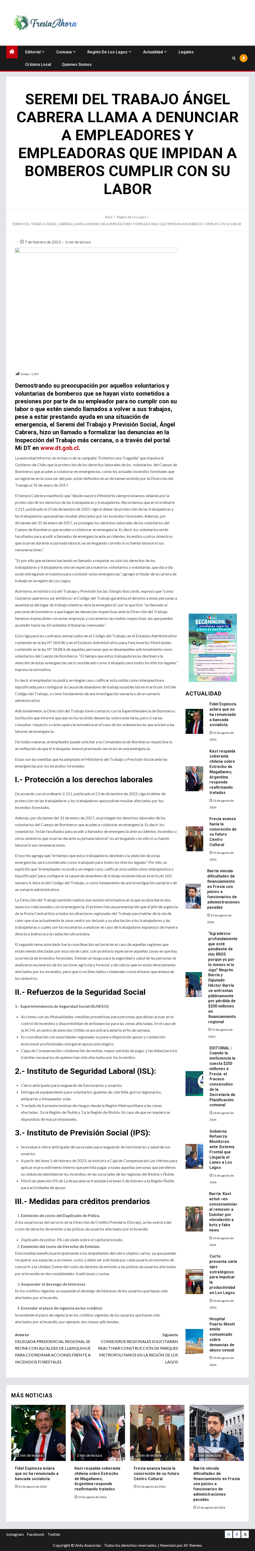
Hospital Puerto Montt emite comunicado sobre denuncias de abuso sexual (222, 1334)
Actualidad (153, 52)
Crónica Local (38, 64)
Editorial (33, 52)
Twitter (54, 1534)
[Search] (234, 58)
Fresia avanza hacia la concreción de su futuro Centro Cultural (223, 831)
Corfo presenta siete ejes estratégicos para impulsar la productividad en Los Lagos (223, 1274)
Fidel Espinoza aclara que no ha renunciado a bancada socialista (222, 714)
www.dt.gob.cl (59, 447)
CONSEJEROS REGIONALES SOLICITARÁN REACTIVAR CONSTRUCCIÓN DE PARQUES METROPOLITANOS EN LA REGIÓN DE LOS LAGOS (138, 1348)
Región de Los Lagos (107, 52)
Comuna (64, 52)
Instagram (15, 1534)
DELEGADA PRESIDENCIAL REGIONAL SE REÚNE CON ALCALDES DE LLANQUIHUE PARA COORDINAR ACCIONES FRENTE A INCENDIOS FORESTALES (53, 1348)
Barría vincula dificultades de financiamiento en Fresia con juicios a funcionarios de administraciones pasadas (216, 1484)
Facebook (35, 1534)
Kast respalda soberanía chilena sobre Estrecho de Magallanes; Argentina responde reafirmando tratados (222, 772)
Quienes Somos (77, 64)
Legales (186, 52)
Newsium (168, 1545)
